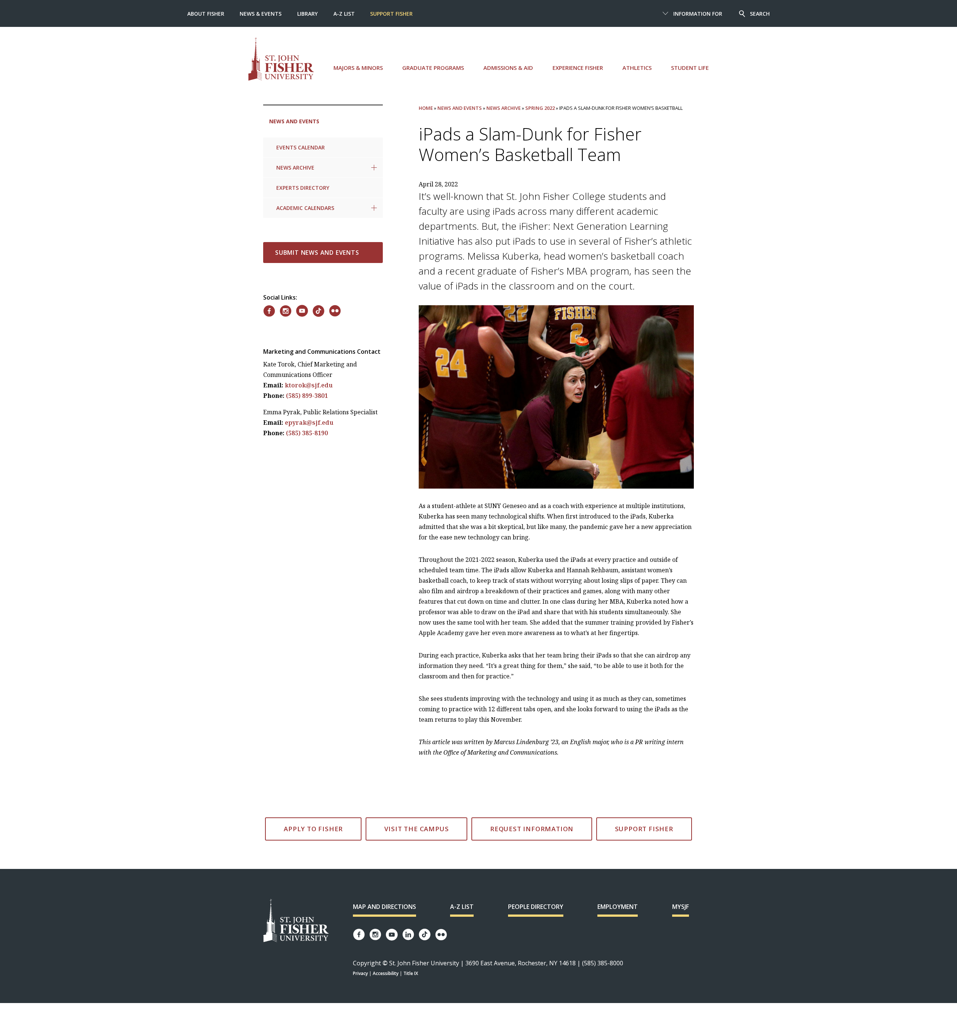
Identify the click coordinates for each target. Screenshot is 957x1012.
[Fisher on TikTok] (318, 311)
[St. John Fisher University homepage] (281, 59)
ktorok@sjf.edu (309, 385)
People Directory (535, 907)
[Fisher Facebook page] (359, 934)
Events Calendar (300, 147)
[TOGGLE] (374, 167)
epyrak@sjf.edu (309, 422)
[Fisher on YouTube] (302, 311)
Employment (617, 907)
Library (307, 13)
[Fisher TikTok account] (425, 934)
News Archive (295, 167)
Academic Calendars (305, 207)
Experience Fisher (578, 67)
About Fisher (205, 13)
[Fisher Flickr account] (441, 935)
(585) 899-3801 (307, 396)
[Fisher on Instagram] (286, 311)
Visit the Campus (416, 828)
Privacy (360, 973)
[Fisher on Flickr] (335, 311)
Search (760, 13)
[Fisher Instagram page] (375, 934)
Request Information (531, 828)
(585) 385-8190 (307, 433)
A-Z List (344, 13)
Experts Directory (302, 187)
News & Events (260, 13)
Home (426, 108)
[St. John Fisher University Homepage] (296, 921)
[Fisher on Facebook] (269, 311)
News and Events (294, 121)
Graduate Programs (433, 67)
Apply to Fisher (313, 828)
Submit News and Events (317, 252)
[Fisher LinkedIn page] (408, 934)
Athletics (637, 67)
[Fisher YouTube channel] (392, 935)
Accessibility (386, 973)
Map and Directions (384, 907)
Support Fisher (391, 13)
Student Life (690, 67)
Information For (697, 13)
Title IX (410, 973)
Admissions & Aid (508, 67)
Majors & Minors (358, 67)
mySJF (680, 907)
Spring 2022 (540, 108)
